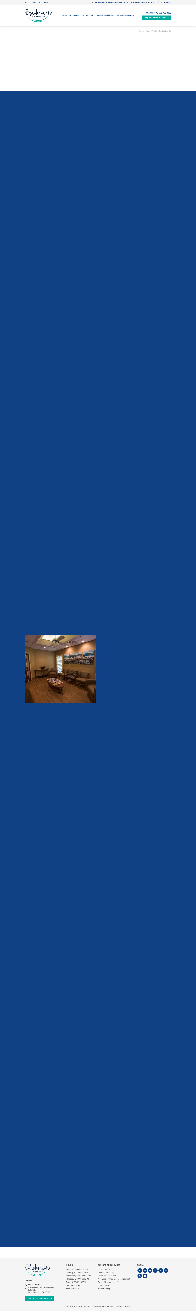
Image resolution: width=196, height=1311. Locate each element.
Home (64, 15)
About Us (73, 15)
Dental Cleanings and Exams (110, 1282)
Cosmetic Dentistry (106, 1272)
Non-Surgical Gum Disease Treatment (114, 1279)
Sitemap (118, 1306)
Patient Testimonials (105, 15)
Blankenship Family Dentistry (63, 62)
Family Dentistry (104, 1269)
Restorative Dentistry (107, 1275)
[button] (139, 1270)
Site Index (127, 1306)
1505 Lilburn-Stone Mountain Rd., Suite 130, (125, 2)
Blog (46, 2)
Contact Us (35, 2)
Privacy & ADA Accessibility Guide (103, 1306)
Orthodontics (103, 1285)
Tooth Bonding (104, 1288)
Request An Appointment (156, 17)
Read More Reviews (118, 1251)
